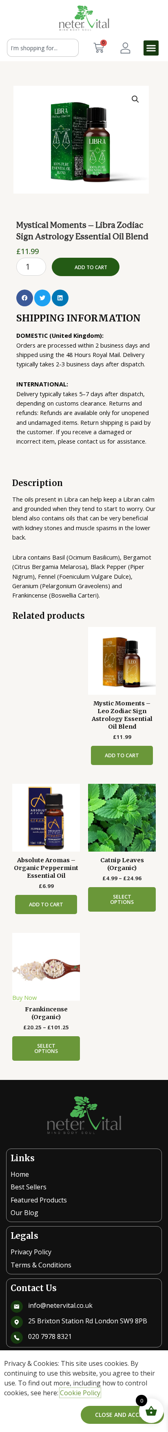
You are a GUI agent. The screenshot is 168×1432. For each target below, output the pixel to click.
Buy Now (24, 997)
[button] (151, 48)
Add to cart (91, 267)
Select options (122, 899)
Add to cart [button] (122, 755)
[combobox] (43, 48)
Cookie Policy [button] (80, 1392)
